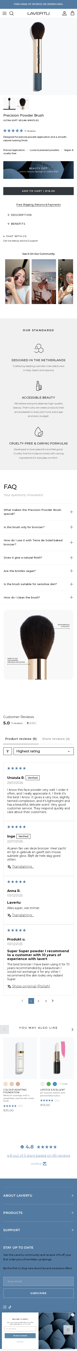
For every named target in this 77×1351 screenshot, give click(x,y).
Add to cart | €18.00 (38, 191)
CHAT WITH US (16, 236)
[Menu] (4, 13)
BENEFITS (18, 223)
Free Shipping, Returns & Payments (38, 204)
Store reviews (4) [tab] (56, 739)
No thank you (20, 1342)
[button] (14, 129)
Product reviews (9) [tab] (21, 739)
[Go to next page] (54, 1001)
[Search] (13, 13)
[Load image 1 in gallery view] (38, 56)
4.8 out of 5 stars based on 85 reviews (38, 1156)
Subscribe (38, 1293)
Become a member (20, 1335)
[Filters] (7, 751)
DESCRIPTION (21, 214)
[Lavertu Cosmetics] (38, 13)
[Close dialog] (72, 1314)
